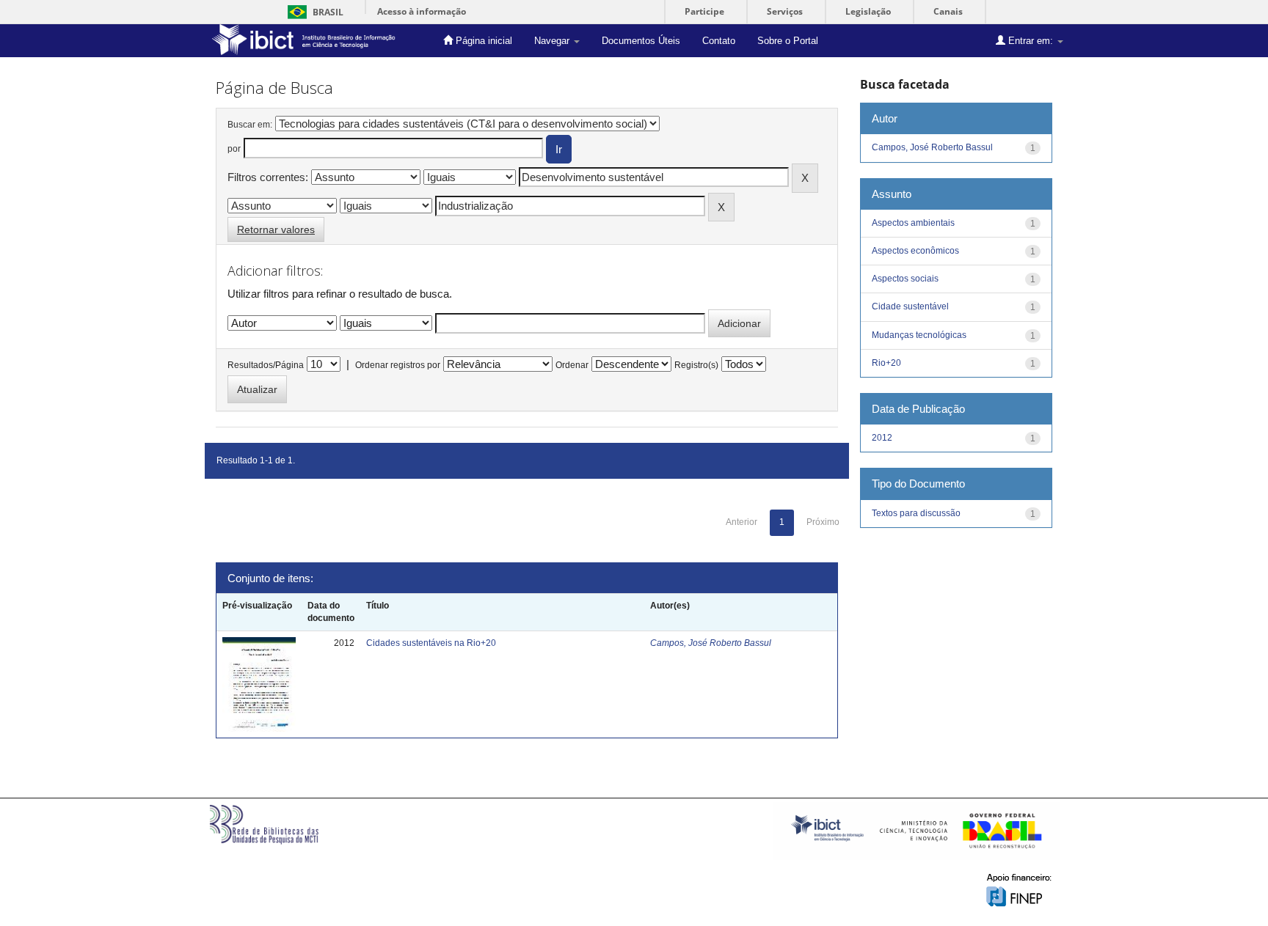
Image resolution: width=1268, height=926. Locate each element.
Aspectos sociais (905, 278)
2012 (882, 438)
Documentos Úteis (641, 40)
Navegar (553, 40)
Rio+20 (886, 363)
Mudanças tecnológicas (919, 335)
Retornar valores (276, 229)
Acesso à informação (421, 11)
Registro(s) (696, 365)
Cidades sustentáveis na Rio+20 (431, 643)
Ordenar (572, 365)
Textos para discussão (916, 513)
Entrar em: (1030, 40)
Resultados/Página (265, 365)
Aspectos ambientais (913, 223)
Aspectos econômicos (915, 251)
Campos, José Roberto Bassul (710, 643)
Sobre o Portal (787, 40)
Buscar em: (249, 125)
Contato (718, 40)
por (234, 149)
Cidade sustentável (910, 306)
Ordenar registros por (397, 365)
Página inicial (482, 40)
